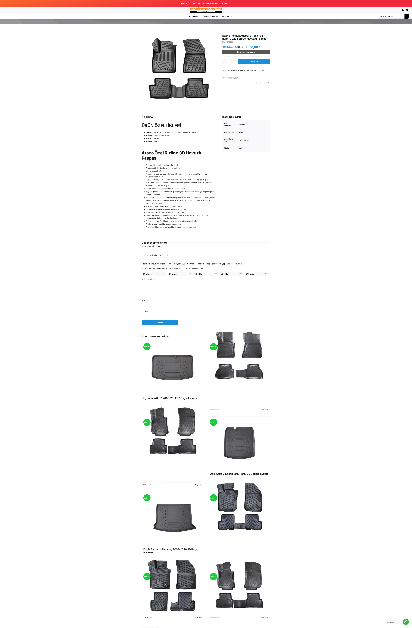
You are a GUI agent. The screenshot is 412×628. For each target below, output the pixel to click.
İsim (144, 301)
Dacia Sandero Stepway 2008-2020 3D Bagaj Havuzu (170, 551)
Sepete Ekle (254, 62)
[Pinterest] (265, 83)
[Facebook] (257, 83)
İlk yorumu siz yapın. (230, 78)
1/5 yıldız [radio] (146, 274)
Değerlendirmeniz (150, 279)
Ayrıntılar (266, 409)
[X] (261, 83)
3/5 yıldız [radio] (198, 274)
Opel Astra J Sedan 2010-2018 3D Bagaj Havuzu (239, 473)
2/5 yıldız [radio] (172, 274)
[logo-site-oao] (206, 8)
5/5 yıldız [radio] (250, 274)
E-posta (146, 311)
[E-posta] (268, 83)
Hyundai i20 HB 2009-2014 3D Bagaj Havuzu (170, 398)
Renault (242, 124)
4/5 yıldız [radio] (224, 274)
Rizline (241, 148)
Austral (241, 132)
